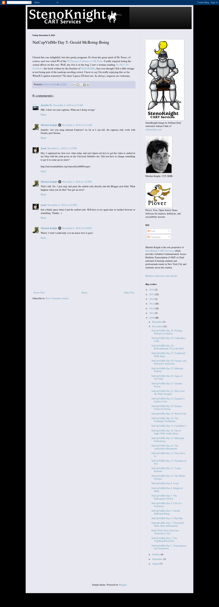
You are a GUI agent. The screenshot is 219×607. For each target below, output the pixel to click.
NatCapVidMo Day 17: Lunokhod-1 (168, 425)
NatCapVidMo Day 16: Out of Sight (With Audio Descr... (166, 432)
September (157, 559)
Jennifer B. (46, 105)
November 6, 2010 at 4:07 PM (62, 205)
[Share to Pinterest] (87, 84)
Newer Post (38, 292)
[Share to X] (81, 84)
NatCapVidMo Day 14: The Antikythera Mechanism (164, 447)
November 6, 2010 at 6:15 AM (68, 105)
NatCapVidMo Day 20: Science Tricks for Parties (166, 407)
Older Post (129, 292)
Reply (43, 114)
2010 (152, 317)
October (156, 554)
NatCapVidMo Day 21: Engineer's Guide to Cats (168, 400)
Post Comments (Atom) (57, 298)
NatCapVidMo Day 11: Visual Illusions (166, 470)
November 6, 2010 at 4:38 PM (77, 228)
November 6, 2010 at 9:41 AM (77, 125)
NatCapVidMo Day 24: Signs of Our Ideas (167, 377)
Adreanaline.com (153, 129)
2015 (152, 294)
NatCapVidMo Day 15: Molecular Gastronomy (167, 439)
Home (84, 292)
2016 (152, 289)
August (156, 563)
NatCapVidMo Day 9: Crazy (165, 483)
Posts (152, 231)
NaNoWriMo (88, 68)
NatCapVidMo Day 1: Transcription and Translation (168, 547)
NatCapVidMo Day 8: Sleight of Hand (167, 489)
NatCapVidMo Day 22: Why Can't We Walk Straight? (168, 392)
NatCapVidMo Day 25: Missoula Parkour (167, 370)
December (157, 321)
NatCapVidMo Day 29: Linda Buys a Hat (168, 339)
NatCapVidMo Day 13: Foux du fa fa (168, 454)
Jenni (43, 148)
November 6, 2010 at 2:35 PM (62, 148)
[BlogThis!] (78, 84)
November (157, 326)
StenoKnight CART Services (159, 250)
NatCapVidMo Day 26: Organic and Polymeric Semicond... (168, 362)
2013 (152, 303)
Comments (155, 237)
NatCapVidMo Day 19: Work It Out (168, 413)
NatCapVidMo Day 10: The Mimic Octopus (168, 477)
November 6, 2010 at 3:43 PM (77, 181)
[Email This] (74, 84)
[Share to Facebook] (84, 84)
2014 (152, 299)
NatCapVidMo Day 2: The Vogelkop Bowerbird (164, 539)
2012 (152, 308)
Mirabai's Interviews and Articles (161, 275)
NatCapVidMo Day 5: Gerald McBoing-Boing (165, 512)
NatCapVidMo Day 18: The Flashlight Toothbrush (164, 420)
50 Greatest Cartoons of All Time (84, 61)
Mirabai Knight (49, 125)
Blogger (122, 584)
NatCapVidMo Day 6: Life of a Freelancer (166, 504)
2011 (152, 313)
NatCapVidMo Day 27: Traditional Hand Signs (168, 354)
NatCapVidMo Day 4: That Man (167, 518)
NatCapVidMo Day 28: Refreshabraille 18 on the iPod (167, 347)
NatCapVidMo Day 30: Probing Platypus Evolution (166, 332)
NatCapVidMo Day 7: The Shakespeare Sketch (164, 497)
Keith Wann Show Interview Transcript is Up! (165, 532)
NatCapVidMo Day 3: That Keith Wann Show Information (167, 524)
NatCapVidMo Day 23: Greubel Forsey (166, 385)
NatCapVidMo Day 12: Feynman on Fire (168, 462)
